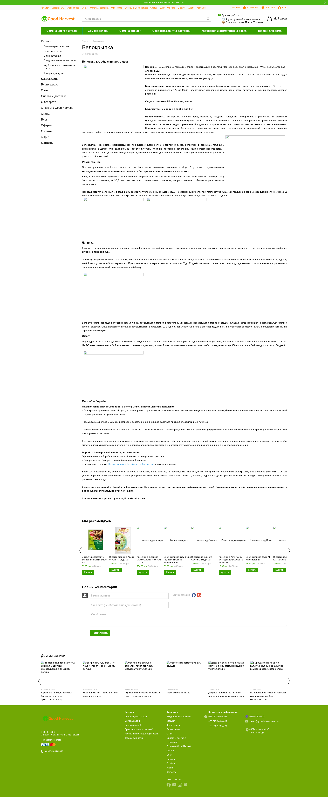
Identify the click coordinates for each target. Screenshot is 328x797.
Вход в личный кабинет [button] (179, 716)
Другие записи (53, 656)
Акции (191, 8)
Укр (233, 8)
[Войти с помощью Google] (199, 595)
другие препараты (167, 464)
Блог (162, 8)
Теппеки (102, 464)
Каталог (45, 8)
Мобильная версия (53, 751)
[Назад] (80, 550)
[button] (325, 3)
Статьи (153, 8)
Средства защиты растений (171, 30)
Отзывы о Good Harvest (136, 8)
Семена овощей (130, 30)
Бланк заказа (72, 8)
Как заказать (57, 8)
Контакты (201, 8)
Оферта (171, 8)
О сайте (182, 8)
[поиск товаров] (208, 19)
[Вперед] (288, 550)
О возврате (116, 8)
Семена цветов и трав (61, 30)
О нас (84, 8)
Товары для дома (270, 30)
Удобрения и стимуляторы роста (224, 30)
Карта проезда (256, 733)
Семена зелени (98, 30)
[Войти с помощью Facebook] (194, 595)
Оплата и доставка (99, 8)
